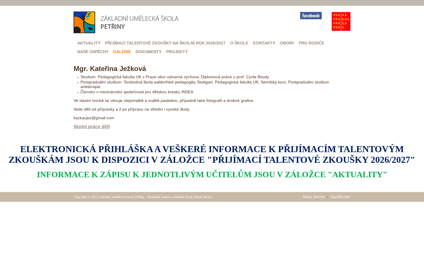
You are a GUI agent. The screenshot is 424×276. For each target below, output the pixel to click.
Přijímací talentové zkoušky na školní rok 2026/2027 (165, 43)
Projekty (177, 51)
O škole (239, 43)
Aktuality (88, 43)
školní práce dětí (92, 126)
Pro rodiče (311, 43)
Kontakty (264, 43)
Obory (287, 43)
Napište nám (340, 197)
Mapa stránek (313, 197)
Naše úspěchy (92, 51)
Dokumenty (149, 51)
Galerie (122, 51)
